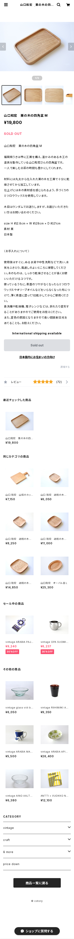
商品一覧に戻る (37, 883)
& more (8, 852)
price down (11, 864)
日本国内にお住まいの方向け (37, 357)
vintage (8, 827)
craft (6, 840)
